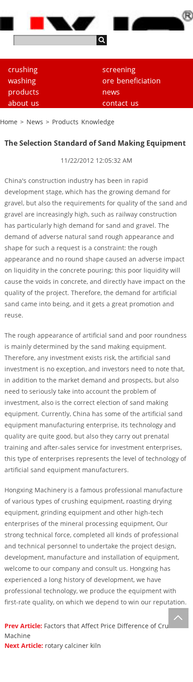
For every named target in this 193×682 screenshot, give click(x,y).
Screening (119, 69)
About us (23, 103)
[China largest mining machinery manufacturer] (96, 20)
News (111, 92)
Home (9, 121)
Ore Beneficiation (131, 81)
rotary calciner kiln (73, 645)
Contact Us (120, 103)
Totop (178, 618)
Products (23, 92)
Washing (22, 81)
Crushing (23, 69)
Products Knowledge (83, 121)
